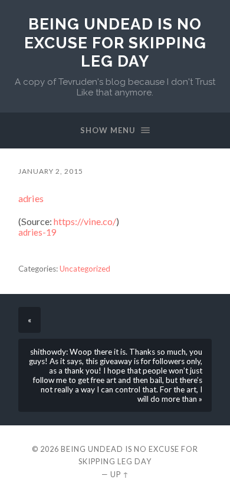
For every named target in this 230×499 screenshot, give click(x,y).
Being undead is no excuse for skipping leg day (115, 42)
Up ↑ (119, 474)
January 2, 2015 (50, 171)
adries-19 (37, 232)
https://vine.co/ (85, 221)
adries (31, 198)
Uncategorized (85, 268)
